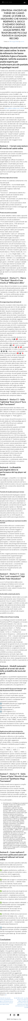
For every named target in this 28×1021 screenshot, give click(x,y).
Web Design (13, 1019)
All (5, 995)
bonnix (22, 41)
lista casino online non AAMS (14, 108)
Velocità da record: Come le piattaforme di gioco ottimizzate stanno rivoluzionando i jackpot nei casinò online (6, 1001)
